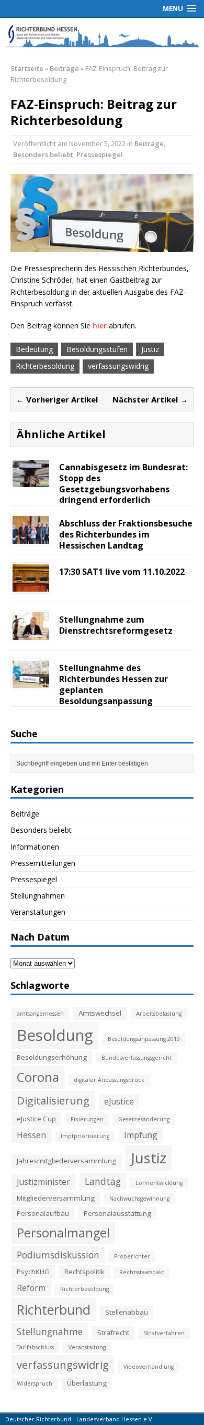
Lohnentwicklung (159, 1182)
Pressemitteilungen (42, 863)
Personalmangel (63, 1232)
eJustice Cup (36, 1118)
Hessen (31, 1135)
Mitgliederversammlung (56, 1198)
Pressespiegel (99, 154)
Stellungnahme (50, 1331)
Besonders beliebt (43, 154)
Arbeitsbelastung (159, 1013)
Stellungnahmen (37, 896)
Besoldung (55, 1035)
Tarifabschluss (35, 1347)
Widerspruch (34, 1383)
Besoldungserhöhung (52, 1057)
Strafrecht (113, 1332)
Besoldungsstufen (97, 349)
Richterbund (53, 1309)
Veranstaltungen (37, 912)
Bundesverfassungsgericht (136, 1057)
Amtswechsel (99, 1013)
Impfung (140, 1135)
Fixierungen (87, 1119)
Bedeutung (34, 349)
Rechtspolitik (84, 1271)
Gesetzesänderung (143, 1119)
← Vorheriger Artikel (57, 399)
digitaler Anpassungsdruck (109, 1079)
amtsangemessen (40, 1013)
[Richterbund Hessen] (102, 35)
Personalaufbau (43, 1213)
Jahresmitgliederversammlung (66, 1160)
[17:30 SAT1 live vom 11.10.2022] (31, 586)
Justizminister (43, 1182)
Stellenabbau (126, 1312)
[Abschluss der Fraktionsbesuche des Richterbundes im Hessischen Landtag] (31, 537)
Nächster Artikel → (150, 399)
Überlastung (87, 1383)
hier (100, 326)
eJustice (119, 1101)
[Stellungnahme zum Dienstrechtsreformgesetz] (31, 634)
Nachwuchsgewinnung (139, 1198)
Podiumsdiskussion (58, 1254)
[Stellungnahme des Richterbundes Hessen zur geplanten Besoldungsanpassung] (31, 682)
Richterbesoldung (45, 366)
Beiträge (149, 143)
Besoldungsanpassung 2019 (144, 1038)
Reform (31, 1288)
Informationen (34, 847)
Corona (38, 1077)
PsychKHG (33, 1271)
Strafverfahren (164, 1333)
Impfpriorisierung (85, 1136)
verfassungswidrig (118, 366)
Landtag (103, 1181)
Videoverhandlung (148, 1366)
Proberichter (132, 1256)
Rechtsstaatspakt (141, 1272)
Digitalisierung (53, 1100)
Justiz (150, 349)
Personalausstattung (117, 1213)
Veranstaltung (87, 1347)
